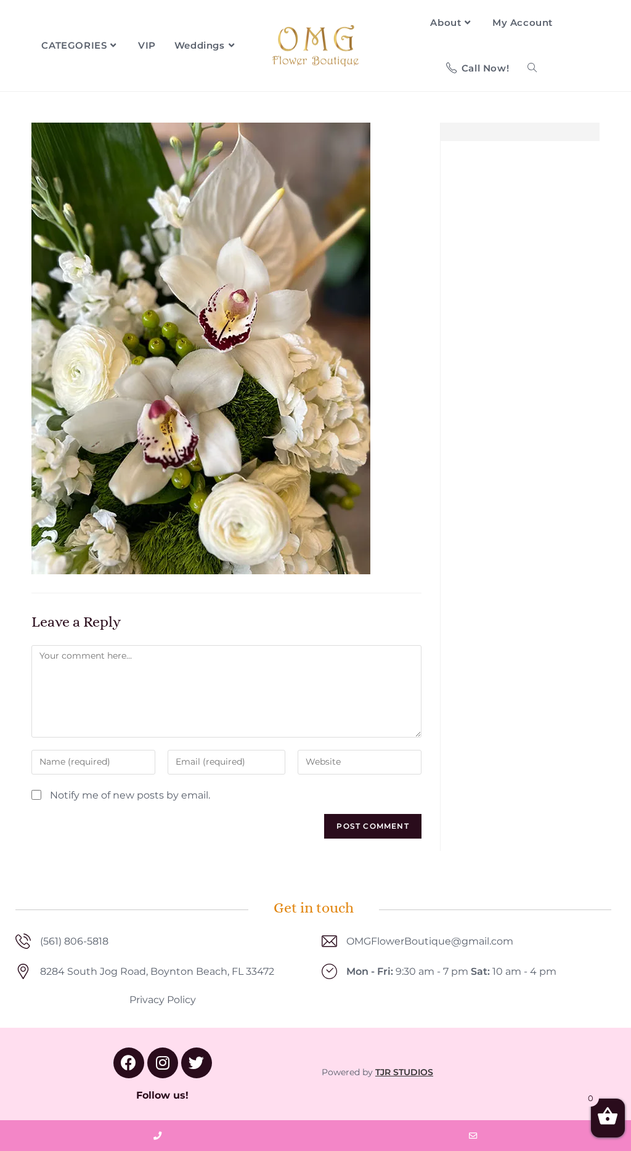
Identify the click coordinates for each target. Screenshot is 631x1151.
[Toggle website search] (532, 68)
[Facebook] (128, 1062)
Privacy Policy (162, 1000)
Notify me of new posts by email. (130, 795)
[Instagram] (162, 1062)
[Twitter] (196, 1062)
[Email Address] (473, 1135)
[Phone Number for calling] (158, 1135)
